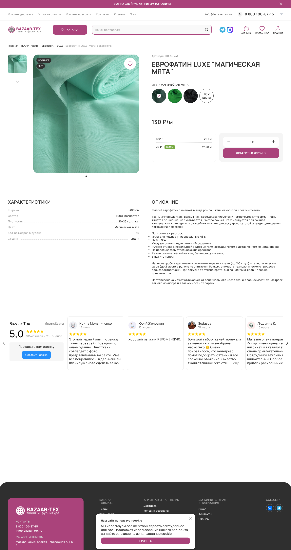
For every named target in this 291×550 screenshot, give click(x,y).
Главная (13, 45)
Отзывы (119, 14)
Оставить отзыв (36, 355)
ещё (236, 363)
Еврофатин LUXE (52, 45)
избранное (262, 33)
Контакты (102, 14)
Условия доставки (20, 14)
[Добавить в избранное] (130, 64)
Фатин (35, 45)
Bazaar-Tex (20, 323)
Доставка (150, 505)
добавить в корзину (251, 153)
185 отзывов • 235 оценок (44, 336)
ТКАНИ (25, 45)
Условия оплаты (49, 14)
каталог (73, 29)
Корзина (246, 33)
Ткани (103, 509)
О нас (134, 14)
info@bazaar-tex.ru (218, 14)
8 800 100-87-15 (259, 14)
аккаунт (278, 33)
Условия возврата (78, 14)
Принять (145, 540)
